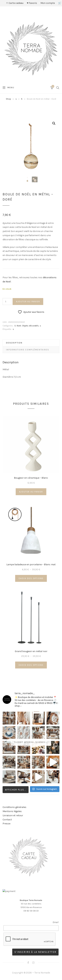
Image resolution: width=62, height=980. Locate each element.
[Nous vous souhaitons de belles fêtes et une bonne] (38, 747)
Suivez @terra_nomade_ (31, 742)
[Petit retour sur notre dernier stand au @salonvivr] (9, 747)
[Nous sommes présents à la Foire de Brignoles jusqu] (9, 762)
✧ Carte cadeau (14, 3)
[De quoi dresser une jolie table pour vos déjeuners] (9, 732)
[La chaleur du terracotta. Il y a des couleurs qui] (23, 718)
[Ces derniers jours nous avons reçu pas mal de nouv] (38, 762)
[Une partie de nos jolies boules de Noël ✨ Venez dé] (52, 747)
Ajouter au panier (28, 301)
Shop (8, 99)
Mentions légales (12, 811)
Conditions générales (14, 807)
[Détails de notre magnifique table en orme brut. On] (23, 762)
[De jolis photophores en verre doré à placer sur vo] (9, 776)
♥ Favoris (32, 3)
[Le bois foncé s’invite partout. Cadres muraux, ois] (38, 718)
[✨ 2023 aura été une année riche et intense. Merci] (52, 762)
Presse (6, 823)
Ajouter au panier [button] (31, 492)
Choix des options (31, 578)
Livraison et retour (13, 815)
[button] (54, 123)
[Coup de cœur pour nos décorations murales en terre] (23, 732)
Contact (7, 819)
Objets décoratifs (30, 325)
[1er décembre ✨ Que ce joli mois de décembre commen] (52, 776)
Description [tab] (14, 343)
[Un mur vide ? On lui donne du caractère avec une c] (52, 718)
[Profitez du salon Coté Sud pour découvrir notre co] (38, 732)
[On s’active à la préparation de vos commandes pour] (38, 776)
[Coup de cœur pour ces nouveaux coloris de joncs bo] (23, 776)
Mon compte (47, 3)
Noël (19, 325)
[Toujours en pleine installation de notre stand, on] (52, 732)
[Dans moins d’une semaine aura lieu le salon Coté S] (23, 747)
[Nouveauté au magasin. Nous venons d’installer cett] (9, 718)
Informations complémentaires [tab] (27, 349)
